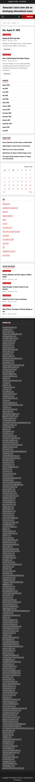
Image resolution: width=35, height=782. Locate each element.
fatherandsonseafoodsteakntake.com (15, 451)
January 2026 (6, 110)
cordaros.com (7, 389)
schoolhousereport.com (10, 442)
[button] (3, 17)
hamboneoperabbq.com (10, 757)
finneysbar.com (7, 560)
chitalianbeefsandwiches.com (12, 593)
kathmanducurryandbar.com (12, 602)
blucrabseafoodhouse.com (11, 551)
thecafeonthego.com (9, 502)
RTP (4, 247)
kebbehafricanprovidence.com (12, 358)
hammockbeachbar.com (10, 540)
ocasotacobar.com (9, 464)
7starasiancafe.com (9, 387)
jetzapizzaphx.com (8, 741)
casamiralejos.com (9, 427)
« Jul (4, 192)
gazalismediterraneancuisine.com (13, 768)
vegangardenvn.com (9, 761)
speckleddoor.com (8, 362)
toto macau (6, 255)
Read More (8, 49)
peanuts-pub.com (8, 537)
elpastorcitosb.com (9, 343)
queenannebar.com (9, 648)
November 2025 (7, 117)
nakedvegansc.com (9, 766)
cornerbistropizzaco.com (11, 495)
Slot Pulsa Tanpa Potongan (11, 231)
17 (30, 181)
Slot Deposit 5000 (8, 239)
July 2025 (5, 131)
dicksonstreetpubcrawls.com (12, 482)
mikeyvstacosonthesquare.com (13, 444)
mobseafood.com (8, 480)
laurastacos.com (8, 597)
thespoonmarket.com (9, 418)
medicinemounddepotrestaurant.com (15, 708)
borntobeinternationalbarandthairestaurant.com (18, 728)
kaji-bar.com (6, 617)
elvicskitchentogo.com (10, 526)
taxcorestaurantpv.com (10, 681)
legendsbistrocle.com (9, 542)
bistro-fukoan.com (8, 513)
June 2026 (5, 92)
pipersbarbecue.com (9, 504)
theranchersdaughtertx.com (12, 670)
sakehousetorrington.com (11, 413)
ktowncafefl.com (8, 546)
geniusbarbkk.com (8, 639)
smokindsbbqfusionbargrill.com (13, 646)
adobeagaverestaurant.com (11, 699)
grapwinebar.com (8, 509)
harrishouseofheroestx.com (11, 458)
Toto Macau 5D (7, 227)
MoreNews (27, 778)
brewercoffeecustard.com (11, 367)
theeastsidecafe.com (9, 633)
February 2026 (7, 106)
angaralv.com (7, 385)
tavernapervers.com (9, 577)
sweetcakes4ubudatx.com (11, 544)
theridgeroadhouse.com (10, 338)
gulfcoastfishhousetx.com (11, 637)
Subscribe (30, 17)
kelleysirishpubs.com (9, 686)
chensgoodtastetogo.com (11, 655)
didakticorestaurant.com (10, 721)
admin (5, 40)
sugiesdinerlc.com (8, 566)
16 (26, 181)
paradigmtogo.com (9, 524)
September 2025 (7, 124)
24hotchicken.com (8, 332)
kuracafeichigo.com (9, 730)
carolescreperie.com (9, 420)
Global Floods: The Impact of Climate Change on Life (17, 153)
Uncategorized (6, 34)
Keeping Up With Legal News (11, 38)
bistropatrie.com (8, 449)
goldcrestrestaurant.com (11, 719)
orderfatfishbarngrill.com (11, 642)
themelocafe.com (8, 735)
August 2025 (6, 127)
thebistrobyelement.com (10, 467)
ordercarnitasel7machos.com (12, 380)
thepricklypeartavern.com (11, 628)
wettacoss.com (7, 469)
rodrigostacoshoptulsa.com (11, 615)
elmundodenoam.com (10, 327)
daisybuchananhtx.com (10, 447)
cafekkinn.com (7, 737)
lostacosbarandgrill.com (10, 518)
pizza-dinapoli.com (9, 371)
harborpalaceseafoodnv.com (12, 478)
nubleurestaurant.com (10, 701)
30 (26, 189)
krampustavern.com (9, 688)
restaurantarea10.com (10, 393)
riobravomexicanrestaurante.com (13, 365)
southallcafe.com (8, 613)
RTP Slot (5, 212)
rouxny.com (6, 400)
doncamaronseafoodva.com (12, 672)
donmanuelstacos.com (10, 604)
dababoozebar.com (9, 690)
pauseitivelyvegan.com (10, 763)
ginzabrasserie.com (9, 562)
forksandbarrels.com (9, 491)
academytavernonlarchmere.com (13, 657)
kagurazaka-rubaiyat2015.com (12, 334)
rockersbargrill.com (9, 555)
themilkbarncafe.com (9, 557)
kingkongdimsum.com (10, 608)
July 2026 (5, 88)
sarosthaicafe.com (8, 664)
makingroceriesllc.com (10, 425)
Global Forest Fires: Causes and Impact (13, 149)
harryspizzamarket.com (10, 746)
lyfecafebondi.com (8, 460)
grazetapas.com (8, 573)
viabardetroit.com (8, 462)
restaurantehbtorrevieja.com (12, 726)
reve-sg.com (6, 382)
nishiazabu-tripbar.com (10, 486)
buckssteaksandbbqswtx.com (12, 626)
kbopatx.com (7, 429)
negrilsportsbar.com (9, 498)
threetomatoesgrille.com (11, 606)
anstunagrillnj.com (9, 748)
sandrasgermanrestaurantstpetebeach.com (17, 422)
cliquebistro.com (8, 453)
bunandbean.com (8, 391)
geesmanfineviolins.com (10, 349)
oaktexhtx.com (7, 635)
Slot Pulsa (6, 243)
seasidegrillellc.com (9, 659)
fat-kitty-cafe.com (8, 732)
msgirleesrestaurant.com (11, 549)
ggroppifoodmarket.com (10, 416)
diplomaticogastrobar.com (11, 752)
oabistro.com (7, 535)
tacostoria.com (7, 471)
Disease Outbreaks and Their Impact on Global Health (17, 142)
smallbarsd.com (8, 329)
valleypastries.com (8, 396)
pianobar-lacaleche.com (10, 440)
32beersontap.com (9, 356)
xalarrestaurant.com (9, 706)
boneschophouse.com (10, 436)
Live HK (5, 223)
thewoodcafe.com (8, 345)
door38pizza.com (8, 743)
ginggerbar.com (8, 584)
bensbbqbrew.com (9, 759)
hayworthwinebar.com (10, 666)
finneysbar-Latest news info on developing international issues (17, 9)
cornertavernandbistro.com (11, 675)
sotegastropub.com (9, 579)
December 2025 (7, 113)
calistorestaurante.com (10, 409)
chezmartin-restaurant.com (11, 438)
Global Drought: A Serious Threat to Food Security (16, 146)
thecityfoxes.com (8, 433)
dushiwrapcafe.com (9, 500)
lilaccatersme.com (8, 360)
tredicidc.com (7, 407)
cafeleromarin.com (9, 553)
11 (5, 181)
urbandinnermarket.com (10, 522)
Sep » (30, 192)
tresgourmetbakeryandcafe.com (13, 582)
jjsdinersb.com (7, 697)
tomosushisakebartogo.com (12, 750)
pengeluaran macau (9, 251)
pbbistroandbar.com (9, 531)
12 (9, 181)
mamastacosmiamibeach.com (12, 564)
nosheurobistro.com (9, 340)
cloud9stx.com (7, 568)
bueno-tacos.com (8, 653)
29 (22, 189)
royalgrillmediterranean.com (12, 661)
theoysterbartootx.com (10, 619)
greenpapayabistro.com (10, 591)
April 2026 (5, 99)
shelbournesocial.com (10, 369)
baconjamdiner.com (9, 668)
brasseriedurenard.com (10, 398)
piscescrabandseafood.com (11, 684)
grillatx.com (6, 529)
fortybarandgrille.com (10, 374)
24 (30, 185)
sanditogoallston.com (9, 336)
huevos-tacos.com (8, 520)
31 (30, 189)
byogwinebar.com (8, 506)
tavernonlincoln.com (9, 695)
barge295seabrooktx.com (11, 644)
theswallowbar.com (9, 586)
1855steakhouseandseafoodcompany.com (16, 610)
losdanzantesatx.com (9, 473)
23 (26, 185)
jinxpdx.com (6, 378)
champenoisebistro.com (10, 622)
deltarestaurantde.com (10, 715)
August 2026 (6, 85)
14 (17, 181)
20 (13, 185)
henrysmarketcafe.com (10, 402)
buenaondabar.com (9, 489)
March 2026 (6, 102)
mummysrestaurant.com (11, 630)
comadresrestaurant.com (11, 712)
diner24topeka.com (9, 588)
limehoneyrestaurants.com (11, 717)
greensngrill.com (8, 411)
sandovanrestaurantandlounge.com (14, 723)
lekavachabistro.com (9, 511)
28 (17, 189)
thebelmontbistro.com (10, 493)
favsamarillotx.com (9, 679)
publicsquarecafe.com (10, 599)
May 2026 (5, 95)
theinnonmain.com (9, 347)
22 (22, 185)
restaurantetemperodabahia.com (13, 575)
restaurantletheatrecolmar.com (13, 405)
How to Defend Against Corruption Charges (16, 58)
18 (5, 185)
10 (30, 178)
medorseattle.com (8, 515)
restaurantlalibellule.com (11, 703)
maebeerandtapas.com (10, 624)
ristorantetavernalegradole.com (13, 484)
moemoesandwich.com (10, 692)
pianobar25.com (8, 475)
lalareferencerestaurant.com (12, 710)
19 (9, 185)
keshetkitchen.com (9, 754)
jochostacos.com (8, 677)
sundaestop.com (8, 354)
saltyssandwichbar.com (10, 533)
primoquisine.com (8, 431)
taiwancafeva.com (8, 351)
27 (13, 189)
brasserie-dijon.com (9, 650)
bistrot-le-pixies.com (9, 571)
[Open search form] (19, 16)
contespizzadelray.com (10, 376)
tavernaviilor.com (8, 595)
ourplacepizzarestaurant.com (12, 739)
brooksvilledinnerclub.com (11, 455)
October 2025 (6, 120)
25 (5, 189)
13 (13, 181)
